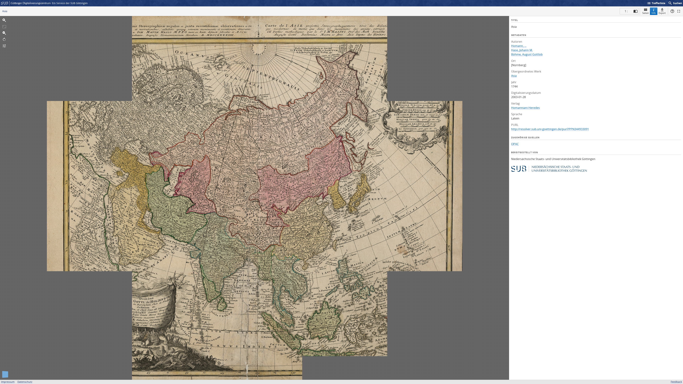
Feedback (676, 381)
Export (662, 13)
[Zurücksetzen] (4, 26)
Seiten (645, 13)
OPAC (515, 144)
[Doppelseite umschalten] (635, 11)
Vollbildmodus (679, 11)
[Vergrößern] (4, 20)
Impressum (8, 381)
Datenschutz (24, 381)
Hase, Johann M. (522, 50)
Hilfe (672, 11)
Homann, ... (518, 46)
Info (654, 13)
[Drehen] (4, 39)
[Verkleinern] (4, 33)
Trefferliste (656, 3)
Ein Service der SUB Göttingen (70, 3)
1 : (626, 11)
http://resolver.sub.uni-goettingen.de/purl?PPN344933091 (550, 129)
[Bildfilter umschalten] (4, 46)
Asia (514, 76)
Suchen (675, 3)
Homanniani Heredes (525, 108)
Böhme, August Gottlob (527, 54)
